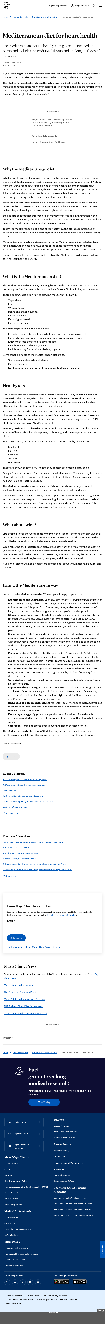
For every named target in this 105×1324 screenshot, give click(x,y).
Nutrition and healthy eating (44, 17)
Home (5, 17)
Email (11, 920)
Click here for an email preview (61, 915)
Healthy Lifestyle (20, 17)
